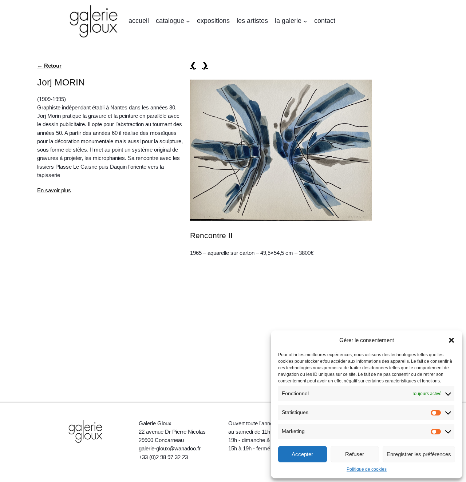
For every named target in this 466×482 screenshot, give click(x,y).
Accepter (302, 454)
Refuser (354, 454)
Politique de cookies (367, 469)
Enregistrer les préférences (419, 454)
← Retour (49, 66)
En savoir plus (54, 190)
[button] (451, 340)
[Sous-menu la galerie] (305, 21)
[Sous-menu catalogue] (188, 21)
